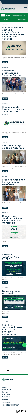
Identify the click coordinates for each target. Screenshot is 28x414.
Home (4, 387)
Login (25, 1)
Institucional (6, 389)
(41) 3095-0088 (6, 402)
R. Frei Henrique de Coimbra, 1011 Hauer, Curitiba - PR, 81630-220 (10, 405)
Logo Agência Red (16, 412)
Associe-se (6, 394)
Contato (5, 399)
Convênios (6, 396)
